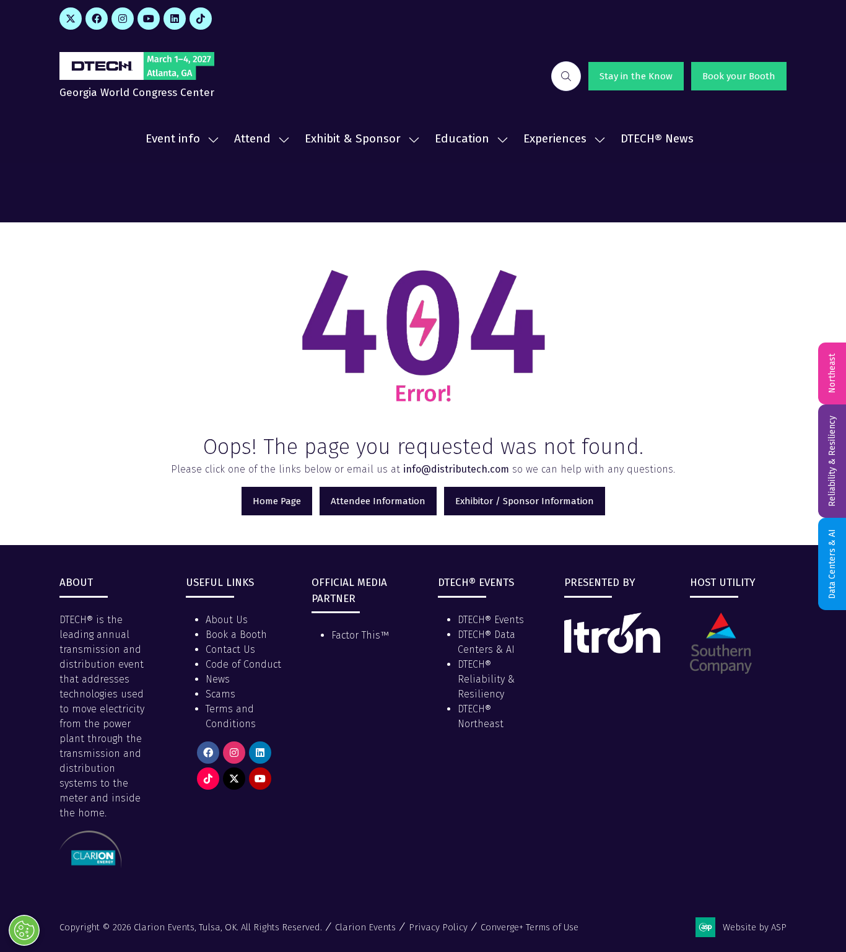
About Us (227, 620)
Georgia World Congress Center (136, 92)
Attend (252, 138)
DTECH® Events (491, 620)
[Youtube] (148, 18)
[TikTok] (201, 18)
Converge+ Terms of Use (529, 927)
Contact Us (230, 649)
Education (462, 138)
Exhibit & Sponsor (353, 138)
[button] (566, 76)
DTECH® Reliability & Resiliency (486, 679)
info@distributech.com (456, 469)
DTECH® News (657, 138)
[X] (70, 18)
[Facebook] (96, 18)
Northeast (832, 373)
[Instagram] (122, 18)
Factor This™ (360, 635)
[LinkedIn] (175, 18)
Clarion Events (365, 927)
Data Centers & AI (832, 564)
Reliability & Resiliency (832, 461)
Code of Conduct (243, 664)
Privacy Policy (438, 927)
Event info (173, 138)
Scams (220, 694)
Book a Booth (236, 634)
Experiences (555, 138)
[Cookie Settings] (24, 930)
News (218, 679)
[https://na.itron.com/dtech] (612, 650)
